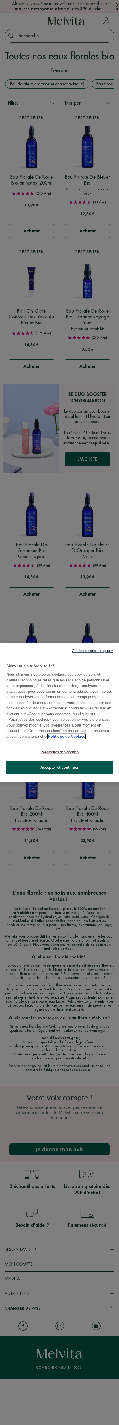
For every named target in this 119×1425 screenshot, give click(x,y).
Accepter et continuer (59, 767)
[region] (59, 712)
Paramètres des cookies (60, 752)
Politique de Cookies (66, 736)
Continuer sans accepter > (92, 651)
